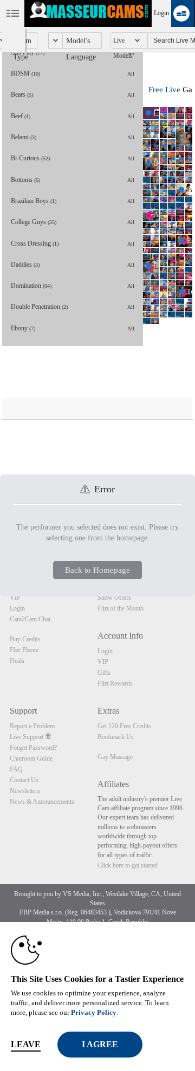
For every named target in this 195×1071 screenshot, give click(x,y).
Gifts (104, 672)
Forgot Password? (33, 747)
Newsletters (25, 791)
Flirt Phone (24, 650)
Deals (17, 661)
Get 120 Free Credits (124, 726)
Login (161, 13)
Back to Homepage (97, 570)
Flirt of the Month (121, 608)
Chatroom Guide (31, 758)
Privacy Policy (93, 1012)
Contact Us (24, 780)
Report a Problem (32, 726)
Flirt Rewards (115, 683)
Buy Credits (25, 639)
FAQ (16, 769)
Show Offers (114, 597)
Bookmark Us (116, 737)
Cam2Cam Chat (30, 619)
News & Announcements (42, 801)
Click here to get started (128, 865)
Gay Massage (115, 757)
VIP (15, 597)
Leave (26, 1044)
